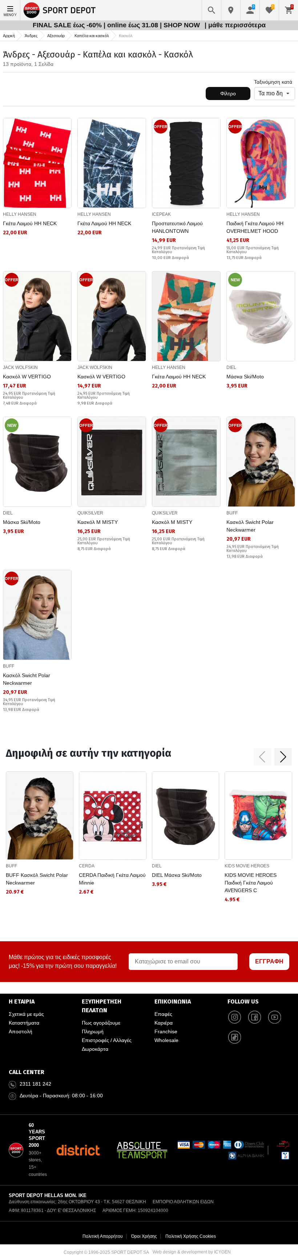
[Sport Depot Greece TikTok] (234, 1037)
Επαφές (163, 1014)
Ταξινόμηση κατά (273, 82)
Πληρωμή (93, 1031)
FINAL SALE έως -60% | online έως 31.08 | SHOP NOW (117, 25)
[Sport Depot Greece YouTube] (274, 1017)
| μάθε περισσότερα (235, 25)
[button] (262, 757)
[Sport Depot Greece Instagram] (234, 1017)
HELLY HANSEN (19, 214)
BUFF (232, 513)
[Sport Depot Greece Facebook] (254, 1017)
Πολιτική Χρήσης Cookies (190, 1236)
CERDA (86, 866)
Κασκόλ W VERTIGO (27, 376)
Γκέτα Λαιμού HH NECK (30, 223)
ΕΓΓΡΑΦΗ (269, 961)
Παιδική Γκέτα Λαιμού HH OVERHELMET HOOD (254, 227)
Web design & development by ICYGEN (192, 1252)
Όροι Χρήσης (144, 1236)
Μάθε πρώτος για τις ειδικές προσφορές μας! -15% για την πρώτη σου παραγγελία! (63, 961)
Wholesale (166, 1040)
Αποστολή (20, 1031)
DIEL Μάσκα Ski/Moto (177, 875)
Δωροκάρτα (95, 1049)
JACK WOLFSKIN (20, 367)
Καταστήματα (24, 1023)
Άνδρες (31, 35)
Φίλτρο (228, 93)
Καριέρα (163, 1023)
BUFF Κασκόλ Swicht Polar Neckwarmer (37, 879)
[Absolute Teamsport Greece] (142, 1150)
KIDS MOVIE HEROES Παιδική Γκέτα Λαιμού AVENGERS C (251, 882)
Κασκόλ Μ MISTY (97, 522)
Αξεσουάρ (56, 35)
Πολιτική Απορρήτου (102, 1236)
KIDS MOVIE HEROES (247, 866)
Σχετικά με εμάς (26, 1014)
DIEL (231, 367)
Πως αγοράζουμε (101, 1023)
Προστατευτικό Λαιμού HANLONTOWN (177, 227)
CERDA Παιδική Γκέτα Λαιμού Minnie (112, 879)
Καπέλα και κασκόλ (91, 35)
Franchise (165, 1031)
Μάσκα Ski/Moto (245, 376)
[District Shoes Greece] (78, 1150)
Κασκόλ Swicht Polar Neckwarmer (250, 526)
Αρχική (9, 35)
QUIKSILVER (90, 513)
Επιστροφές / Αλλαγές (107, 1040)
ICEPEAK (161, 214)
